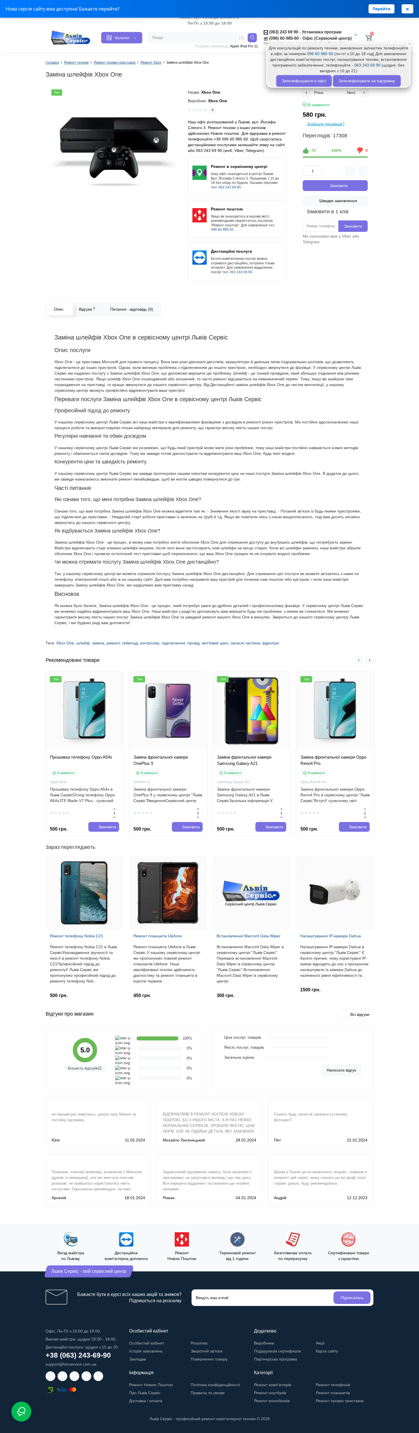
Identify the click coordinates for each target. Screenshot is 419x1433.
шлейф (83, 643)
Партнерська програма (275, 1359)
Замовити (353, 226)
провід (194, 643)
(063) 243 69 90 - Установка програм (304, 31)
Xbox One (65, 643)
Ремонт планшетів (333, 1392)
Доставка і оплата (145, 1400)
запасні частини (245, 643)
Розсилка (199, 1343)
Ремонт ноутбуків (270, 1392)
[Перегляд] (78, 750)
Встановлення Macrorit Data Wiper (248, 936)
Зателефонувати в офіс (304, 81)
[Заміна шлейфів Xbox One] (113, 152)
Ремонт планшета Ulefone (157, 936)
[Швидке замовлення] (91, 750)
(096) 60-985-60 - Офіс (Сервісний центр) (310, 38)
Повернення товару (209, 1359)
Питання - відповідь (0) (131, 309)
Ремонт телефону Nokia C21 (76, 936)
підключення (173, 643)
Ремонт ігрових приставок (340, 1400)
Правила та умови (208, 1392)
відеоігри (271, 643)
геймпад (130, 643)
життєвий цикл (215, 643)
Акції (320, 1343)
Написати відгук (341, 1070)
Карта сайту (327, 1351)
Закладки (137, 1359)
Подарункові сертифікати (277, 1351)
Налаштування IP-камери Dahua (330, 936)
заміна (98, 643)
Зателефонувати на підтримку (367, 81)
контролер (149, 643)
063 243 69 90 (229, 187)
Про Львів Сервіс (144, 1392)
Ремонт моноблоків (272, 1400)
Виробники (264, 1343)
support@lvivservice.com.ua (71, 1364)
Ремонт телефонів (333, 1384)
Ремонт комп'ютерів (272, 1384)
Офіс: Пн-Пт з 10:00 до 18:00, (73, 1331)
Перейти (381, 8)
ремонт (113, 643)
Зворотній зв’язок (207, 1351)
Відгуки (87, 308)
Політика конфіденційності (215, 1384)
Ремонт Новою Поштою (151, 1384)
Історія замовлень (146, 1351)
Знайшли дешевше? (325, 124)
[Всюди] (241, 37)
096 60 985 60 (222, 230)
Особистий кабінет (146, 1343)
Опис (59, 309)
